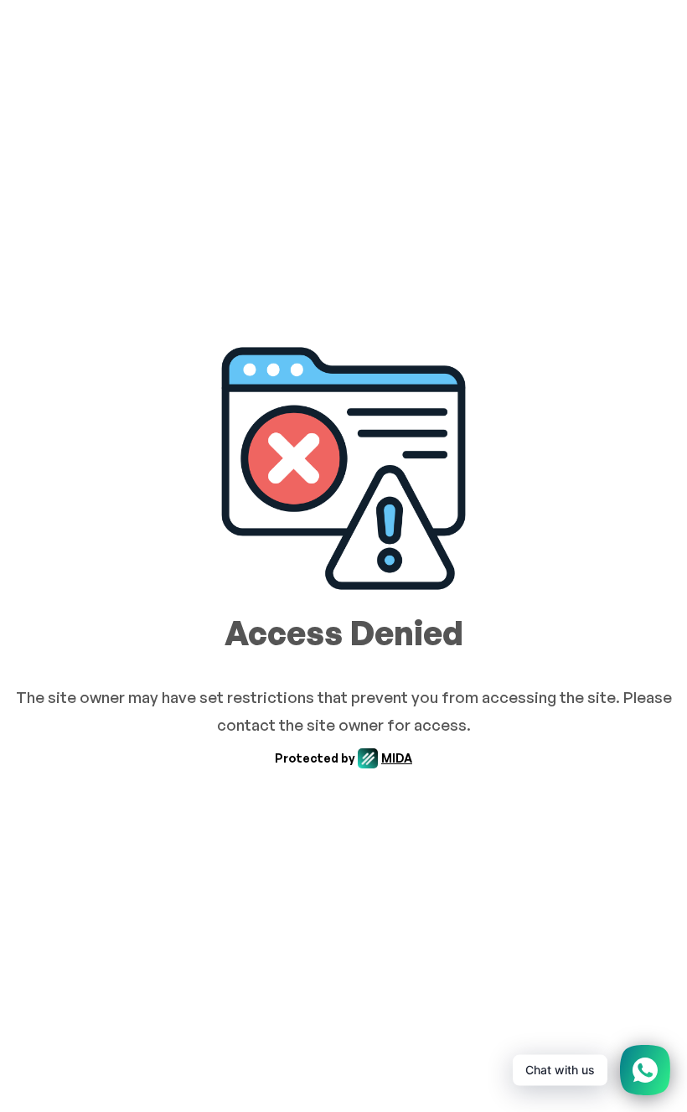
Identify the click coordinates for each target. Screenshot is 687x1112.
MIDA (396, 758)
